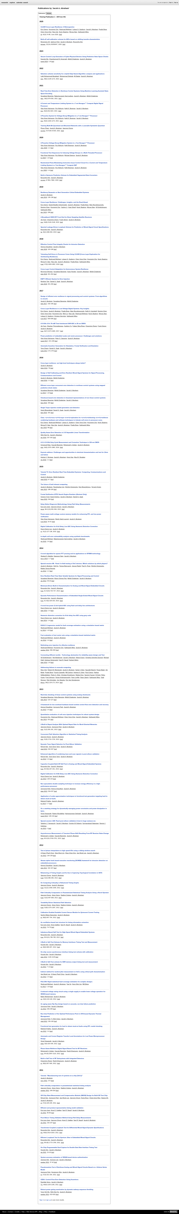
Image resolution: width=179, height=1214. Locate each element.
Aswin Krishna (54, 497)
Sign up (176, 2)
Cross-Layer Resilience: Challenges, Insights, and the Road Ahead (64, 202)
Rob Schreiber (51, 680)
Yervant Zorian (96, 487)
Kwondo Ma (44, 59)
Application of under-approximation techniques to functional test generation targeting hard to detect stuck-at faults (74, 797)
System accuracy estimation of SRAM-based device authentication (64, 1157)
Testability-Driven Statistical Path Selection (56, 902)
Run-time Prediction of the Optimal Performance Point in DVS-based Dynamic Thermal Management (71, 1015)
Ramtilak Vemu (45, 1182)
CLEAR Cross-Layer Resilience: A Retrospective (57, 27)
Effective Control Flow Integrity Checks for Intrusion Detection (63, 244)
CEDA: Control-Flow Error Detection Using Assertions (59, 1179)
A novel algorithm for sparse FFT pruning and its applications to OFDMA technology (70, 553)
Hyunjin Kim (44, 944)
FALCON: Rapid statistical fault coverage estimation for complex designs (66, 981)
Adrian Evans (80, 657)
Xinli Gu (55, 566)
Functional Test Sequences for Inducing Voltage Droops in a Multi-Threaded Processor (71, 153)
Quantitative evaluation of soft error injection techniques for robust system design (70, 714)
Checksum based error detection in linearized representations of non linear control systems (73, 398)
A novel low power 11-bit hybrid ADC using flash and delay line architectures (68, 605)
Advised (49, 13)
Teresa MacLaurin (65, 566)
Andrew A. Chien (79, 672)
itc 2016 (43, 393)
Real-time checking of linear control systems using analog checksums (65, 695)
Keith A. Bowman (70, 108)
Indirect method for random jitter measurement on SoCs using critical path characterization (73, 972)
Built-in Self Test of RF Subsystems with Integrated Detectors (62, 1058)
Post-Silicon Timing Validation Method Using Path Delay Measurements (66, 1117)
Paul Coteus (89, 672)
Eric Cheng (44, 29)
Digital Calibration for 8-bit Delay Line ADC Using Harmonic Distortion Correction (69, 526)
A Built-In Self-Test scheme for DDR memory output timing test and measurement (69, 962)
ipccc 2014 (44, 558)
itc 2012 (43, 986)
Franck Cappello (59, 672)
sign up (48, 1200)
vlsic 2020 (44, 148)
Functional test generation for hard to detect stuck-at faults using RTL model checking (71, 1026)
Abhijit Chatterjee (73, 59)
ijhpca (42, 682)
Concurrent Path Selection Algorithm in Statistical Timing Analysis (64, 734)
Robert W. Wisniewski (55, 670)
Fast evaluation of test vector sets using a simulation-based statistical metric (68, 635)
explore (12, 2)
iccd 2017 (44, 318)
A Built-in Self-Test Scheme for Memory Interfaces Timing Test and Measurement (69, 942)
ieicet (42, 509)
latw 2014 (44, 620)
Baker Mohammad (47, 996)
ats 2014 (43, 581)
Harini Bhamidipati (47, 410)
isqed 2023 (44, 61)
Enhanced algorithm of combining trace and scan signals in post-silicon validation (70, 754)
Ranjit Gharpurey (72, 1051)
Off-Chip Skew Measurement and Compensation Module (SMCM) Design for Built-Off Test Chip (74, 1095)
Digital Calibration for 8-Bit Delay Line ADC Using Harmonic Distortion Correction (69, 774)
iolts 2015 (44, 489)
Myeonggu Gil (45, 42)
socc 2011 (44, 1081)
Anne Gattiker (55, 925)
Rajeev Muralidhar (58, 813)
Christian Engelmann (68, 675)
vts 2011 (43, 1113)
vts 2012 (43, 855)
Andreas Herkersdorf (51, 660)
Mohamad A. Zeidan (70, 445)
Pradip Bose (103, 29)
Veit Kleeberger (57, 657)
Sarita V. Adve (79, 670)
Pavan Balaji (101, 670)
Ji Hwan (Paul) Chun (47, 853)
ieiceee (43, 44)
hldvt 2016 (44, 368)
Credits (17, 1212)
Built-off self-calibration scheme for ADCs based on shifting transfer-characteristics (70, 39)
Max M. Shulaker (79, 457)
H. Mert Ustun (55, 1019)
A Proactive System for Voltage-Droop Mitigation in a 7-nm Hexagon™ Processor (69, 116)
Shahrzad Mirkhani (65, 29)
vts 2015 (43, 541)
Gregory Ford (45, 497)
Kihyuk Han (44, 746)
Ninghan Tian (45, 281)
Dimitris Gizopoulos (71, 487)
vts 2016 (43, 460)
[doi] (60, 34)
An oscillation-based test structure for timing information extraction (65, 922)
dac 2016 (44, 427)
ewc (42, 79)
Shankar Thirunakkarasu (55, 326)
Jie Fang (43, 220)
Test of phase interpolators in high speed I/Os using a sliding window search (68, 850)
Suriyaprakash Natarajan (90, 823)
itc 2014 (43, 630)
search (25, 2)
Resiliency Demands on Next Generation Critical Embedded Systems (65, 192)
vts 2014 (43, 571)
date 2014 (44, 610)
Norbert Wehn (73, 660)
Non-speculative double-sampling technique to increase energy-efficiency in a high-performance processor (70, 785)
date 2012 (44, 957)
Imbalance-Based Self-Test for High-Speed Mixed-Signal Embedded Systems (68, 932)
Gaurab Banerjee (57, 445)
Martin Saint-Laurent (62, 519)
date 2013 (44, 791)
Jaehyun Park (55, 42)
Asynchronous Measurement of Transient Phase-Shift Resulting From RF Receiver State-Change (75, 833)
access (43, 131)
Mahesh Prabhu (46, 801)
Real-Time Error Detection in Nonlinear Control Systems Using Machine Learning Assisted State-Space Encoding (75, 92)
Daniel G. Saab (55, 281)
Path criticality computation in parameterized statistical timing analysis (66, 1085)
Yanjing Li (64, 207)
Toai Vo (69, 984)
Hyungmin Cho (53, 29)
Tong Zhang (44, 348)
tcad (42, 264)
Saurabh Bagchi (90, 670)
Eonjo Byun (85, 1098)
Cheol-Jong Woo (94, 1098)
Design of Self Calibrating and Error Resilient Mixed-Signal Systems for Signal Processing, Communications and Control (72, 374)
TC (42, 1184)
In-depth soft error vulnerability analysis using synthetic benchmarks (65, 536)
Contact (10, 1212)
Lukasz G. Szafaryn (78, 29)
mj (41, 999)
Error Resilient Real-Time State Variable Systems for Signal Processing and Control (70, 576)
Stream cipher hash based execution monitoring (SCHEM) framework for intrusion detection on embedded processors (74, 862)
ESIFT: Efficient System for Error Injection (55, 279)
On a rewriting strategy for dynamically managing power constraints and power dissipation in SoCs (74, 810)
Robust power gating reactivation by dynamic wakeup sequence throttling (67, 1189)
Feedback (52, 1212)
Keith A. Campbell (91, 311)
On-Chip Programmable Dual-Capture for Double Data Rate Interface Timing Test (69, 1147)
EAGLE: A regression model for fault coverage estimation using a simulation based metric (72, 625)
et (41, 531)
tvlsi (42, 447)
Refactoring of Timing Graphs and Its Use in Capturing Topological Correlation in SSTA (71, 873)
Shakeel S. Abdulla (47, 556)
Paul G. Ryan (86, 566)
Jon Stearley (61, 680)
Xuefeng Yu (68, 326)
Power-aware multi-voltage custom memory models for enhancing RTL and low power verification (71, 515)
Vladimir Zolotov (66, 895)
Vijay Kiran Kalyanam (47, 108)
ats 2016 (43, 437)
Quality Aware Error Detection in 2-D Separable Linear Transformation (65, 432)
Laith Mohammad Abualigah (50, 76)
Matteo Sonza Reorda (48, 568)
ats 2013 (43, 779)
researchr (4, 2)
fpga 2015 (44, 499)
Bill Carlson (69, 672)
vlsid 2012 (44, 1021)
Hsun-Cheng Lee (46, 529)
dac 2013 (44, 719)
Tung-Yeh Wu (45, 1192)
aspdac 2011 (45, 1090)
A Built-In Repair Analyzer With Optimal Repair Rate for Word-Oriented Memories (69, 724)
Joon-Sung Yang (54, 746)
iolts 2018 (44, 249)
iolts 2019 (44, 197)
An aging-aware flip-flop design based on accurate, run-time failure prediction (68, 1004)
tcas (42, 331)
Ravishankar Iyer (58, 487)
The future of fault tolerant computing (54, 484)
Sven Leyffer (75, 677)
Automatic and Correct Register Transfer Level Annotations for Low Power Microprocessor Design (73, 1037)
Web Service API (31, 1212)
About (4, 1212)
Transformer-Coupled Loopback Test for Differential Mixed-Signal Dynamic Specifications (72, 1127)
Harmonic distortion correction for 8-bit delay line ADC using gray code (66, 615)
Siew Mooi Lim (59, 853)
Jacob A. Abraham (92, 29)
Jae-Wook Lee (81, 853)
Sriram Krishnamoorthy (62, 677)
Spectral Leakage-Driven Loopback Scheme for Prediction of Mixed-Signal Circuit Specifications (75, 227)
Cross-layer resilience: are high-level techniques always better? (63, 363)
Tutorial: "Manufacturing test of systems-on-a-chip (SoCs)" (62, 1075)
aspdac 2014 (45, 650)
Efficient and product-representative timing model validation (62, 1108)
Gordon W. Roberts (75, 823)
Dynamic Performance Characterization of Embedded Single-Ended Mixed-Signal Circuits (72, 595)
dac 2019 (44, 212)
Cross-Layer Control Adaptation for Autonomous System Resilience (64, 269)
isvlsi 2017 (44, 351)
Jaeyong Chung (68, 128)
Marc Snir (44, 670)
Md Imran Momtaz (47, 271)
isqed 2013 (44, 816)
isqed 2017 (44, 341)
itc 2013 (43, 803)
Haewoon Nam (58, 556)
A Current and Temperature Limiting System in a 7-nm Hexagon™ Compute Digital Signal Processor (72, 105)
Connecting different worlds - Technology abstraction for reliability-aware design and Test (73, 655)
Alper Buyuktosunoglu (96, 205)
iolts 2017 (44, 304)
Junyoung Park (58, 707)
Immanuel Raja (46, 445)
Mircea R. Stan (45, 262)
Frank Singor (63, 220)
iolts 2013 (44, 700)
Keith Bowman (69, 145)
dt (41, 34)
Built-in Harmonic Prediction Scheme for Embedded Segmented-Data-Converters (69, 175)
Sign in (171, 2)
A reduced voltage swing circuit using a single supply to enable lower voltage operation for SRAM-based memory (73, 993)
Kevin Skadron (63, 32)
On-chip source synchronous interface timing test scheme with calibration (67, 952)
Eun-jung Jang (45, 507)
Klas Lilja (55, 32)
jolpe (42, 1043)
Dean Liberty (84, 677)
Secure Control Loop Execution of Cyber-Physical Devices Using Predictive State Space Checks (74, 56)
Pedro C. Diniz (55, 675)
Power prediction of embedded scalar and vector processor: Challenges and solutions (71, 336)
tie (41, 232)
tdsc (42, 98)
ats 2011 (43, 1123)
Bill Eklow (86, 984)
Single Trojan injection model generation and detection (60, 407)
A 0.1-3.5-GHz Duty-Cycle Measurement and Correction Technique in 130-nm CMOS (70, 442)
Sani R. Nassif (63, 660)
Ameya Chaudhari (46, 247)
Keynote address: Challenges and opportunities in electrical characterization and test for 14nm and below (74, 453)
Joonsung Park (57, 727)
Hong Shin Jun (77, 984)
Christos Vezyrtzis (60, 316)
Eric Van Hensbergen (73, 680)
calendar (19, 2)
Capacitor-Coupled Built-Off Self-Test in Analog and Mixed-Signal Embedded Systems (71, 764)
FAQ (45, 1212)
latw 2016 (44, 403)
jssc (42, 111)
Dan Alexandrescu (85, 487)
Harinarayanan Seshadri (73, 813)
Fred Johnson (50, 677)
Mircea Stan (73, 32)
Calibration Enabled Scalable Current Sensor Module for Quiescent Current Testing (70, 912)
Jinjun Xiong (56, 895)
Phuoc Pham (45, 128)
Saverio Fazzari (89, 675)
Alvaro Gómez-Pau (60, 578)
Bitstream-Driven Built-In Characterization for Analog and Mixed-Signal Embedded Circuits (72, 586)
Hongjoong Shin (56, 1172)
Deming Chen (45, 207)
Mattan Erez (80, 675)
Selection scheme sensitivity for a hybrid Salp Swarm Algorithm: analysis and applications (73, 74)
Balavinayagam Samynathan (63, 96)
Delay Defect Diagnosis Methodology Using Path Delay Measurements (65, 504)
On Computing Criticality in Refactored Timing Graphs (60, 883)
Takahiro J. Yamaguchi (48, 823)
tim (42, 1132)
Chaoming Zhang (53, 220)
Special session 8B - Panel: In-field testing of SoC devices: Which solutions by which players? (74, 563)
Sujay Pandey (71, 271)
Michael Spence (69, 155)
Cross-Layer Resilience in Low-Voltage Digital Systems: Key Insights (65, 308)
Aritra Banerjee (59, 697)
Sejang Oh (104, 1098)
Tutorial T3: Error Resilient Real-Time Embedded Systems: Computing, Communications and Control (73, 473)
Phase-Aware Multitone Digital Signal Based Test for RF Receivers (64, 1048)
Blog (40, 1212)
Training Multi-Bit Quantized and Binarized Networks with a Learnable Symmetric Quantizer (73, 125)
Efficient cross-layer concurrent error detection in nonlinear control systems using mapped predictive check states (73, 387)
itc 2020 (43, 158)
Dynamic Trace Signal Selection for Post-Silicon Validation (61, 744)
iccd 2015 (44, 521)
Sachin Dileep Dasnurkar (49, 915)
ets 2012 (43, 977)
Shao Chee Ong (70, 853)
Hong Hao (70, 457)
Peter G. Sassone (61, 338)
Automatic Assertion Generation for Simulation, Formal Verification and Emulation (69, 346)
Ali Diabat (77, 76)
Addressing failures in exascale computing (56, 667)
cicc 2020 (44, 170)
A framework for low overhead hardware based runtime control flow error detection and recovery (75, 704)
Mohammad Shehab (66, 76)
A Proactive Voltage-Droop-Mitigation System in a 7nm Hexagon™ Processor (68, 143)
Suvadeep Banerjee (47, 96)
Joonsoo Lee (54, 1160)
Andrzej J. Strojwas (47, 457)
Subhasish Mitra (83, 32)
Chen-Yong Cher (46, 32)
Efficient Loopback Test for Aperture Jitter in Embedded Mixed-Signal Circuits (68, 1137)
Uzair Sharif (72, 207)
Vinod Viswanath (46, 813)
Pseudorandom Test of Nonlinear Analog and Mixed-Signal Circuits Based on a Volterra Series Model (74, 1168)
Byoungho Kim (78, 42)
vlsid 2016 (44, 380)
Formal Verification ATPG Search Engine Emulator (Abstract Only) (64, 494)
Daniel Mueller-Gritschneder (58, 205)
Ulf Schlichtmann (101, 207)
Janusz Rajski (76, 566)
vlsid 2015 (44, 479)
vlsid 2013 (44, 749)
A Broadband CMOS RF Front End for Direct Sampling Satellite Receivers (66, 217)
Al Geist (97, 675)
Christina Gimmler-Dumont (94, 657)
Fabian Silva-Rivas (79, 326)
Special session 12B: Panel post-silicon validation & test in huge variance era (68, 821)
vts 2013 (43, 709)
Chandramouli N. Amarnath (58, 59)
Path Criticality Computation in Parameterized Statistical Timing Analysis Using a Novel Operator (75, 892)
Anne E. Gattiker (56, 1110)
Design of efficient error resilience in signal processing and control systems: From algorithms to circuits (74, 297)
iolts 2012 (44, 868)
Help (23, 1212)
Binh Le (65, 313)
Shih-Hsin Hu (45, 435)
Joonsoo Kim (45, 1160)
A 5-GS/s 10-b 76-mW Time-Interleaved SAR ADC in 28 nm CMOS (63, 323)
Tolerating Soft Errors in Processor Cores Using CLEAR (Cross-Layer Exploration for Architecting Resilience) (70, 255)
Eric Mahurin (59, 108)
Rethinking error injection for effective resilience (58, 645)
